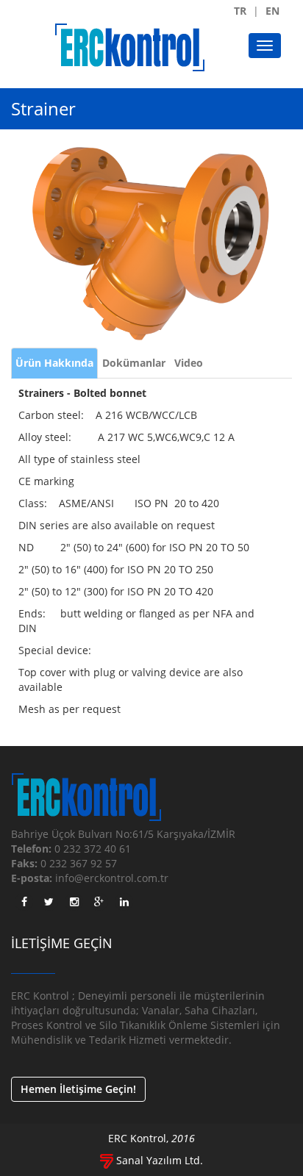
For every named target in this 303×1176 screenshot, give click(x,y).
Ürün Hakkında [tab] (54, 363)
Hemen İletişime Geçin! (78, 1089)
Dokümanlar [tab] (133, 363)
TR (240, 11)
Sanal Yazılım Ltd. (158, 1160)
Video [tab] (188, 363)
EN (272, 11)
